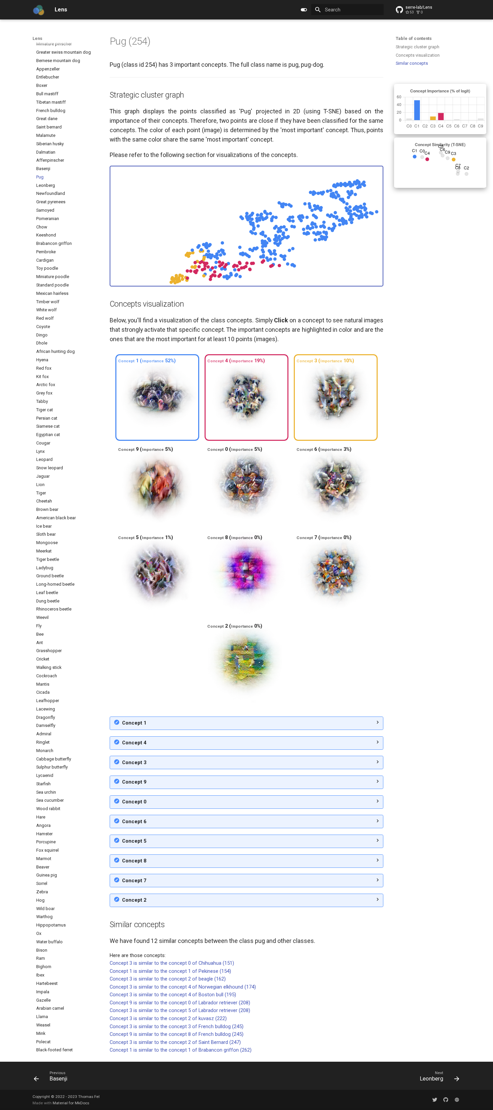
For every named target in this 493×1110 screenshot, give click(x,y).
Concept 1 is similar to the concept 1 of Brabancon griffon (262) (181, 1050)
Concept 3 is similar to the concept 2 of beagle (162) (168, 979)
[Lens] (38, 9)
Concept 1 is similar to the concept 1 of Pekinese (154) (170, 971)
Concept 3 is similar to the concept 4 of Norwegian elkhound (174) (183, 987)
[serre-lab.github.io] (446, 1100)
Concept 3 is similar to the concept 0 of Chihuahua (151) (172, 963)
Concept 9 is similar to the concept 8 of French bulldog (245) (176, 1034)
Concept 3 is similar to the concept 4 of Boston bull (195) (173, 995)
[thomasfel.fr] (457, 1100)
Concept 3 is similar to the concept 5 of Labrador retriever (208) (180, 1010)
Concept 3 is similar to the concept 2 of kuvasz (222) (168, 1018)
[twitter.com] (435, 1100)
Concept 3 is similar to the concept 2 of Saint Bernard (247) (175, 1042)
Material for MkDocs (71, 1103)
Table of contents (414, 38)
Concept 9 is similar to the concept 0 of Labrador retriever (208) (180, 1003)
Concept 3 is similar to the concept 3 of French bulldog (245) (176, 1026)
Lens (37, 38)
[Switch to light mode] (304, 10)
